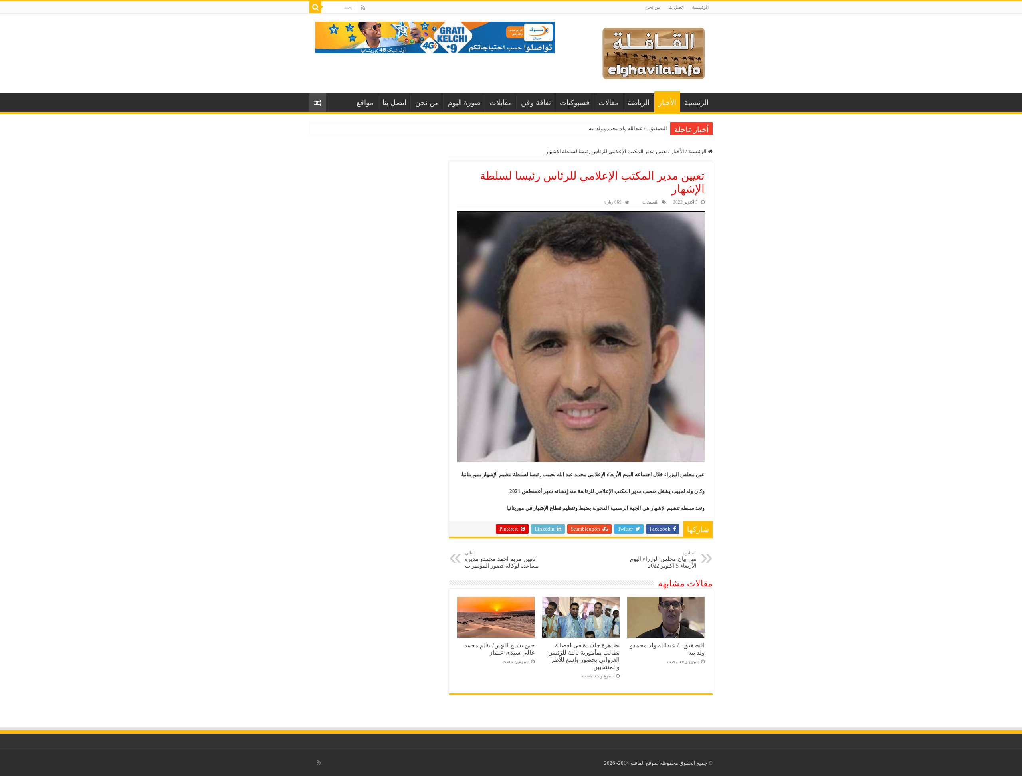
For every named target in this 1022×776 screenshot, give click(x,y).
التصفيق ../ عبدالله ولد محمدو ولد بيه (628, 128)
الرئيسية (700, 7)
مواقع (365, 103)
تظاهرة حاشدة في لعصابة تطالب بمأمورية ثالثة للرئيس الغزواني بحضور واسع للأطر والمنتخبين (584, 656)
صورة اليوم (464, 103)
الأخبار (667, 103)
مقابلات (500, 103)
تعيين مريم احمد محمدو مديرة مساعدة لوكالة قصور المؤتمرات (502, 559)
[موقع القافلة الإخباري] (654, 51)
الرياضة (639, 103)
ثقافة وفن (536, 103)
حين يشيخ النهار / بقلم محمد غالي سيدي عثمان (499, 649)
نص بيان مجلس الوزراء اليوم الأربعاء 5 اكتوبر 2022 (663, 559)
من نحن (652, 7)
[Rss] (363, 7)
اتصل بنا (676, 7)
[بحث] (315, 7)
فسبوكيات (575, 103)
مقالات (608, 103)
